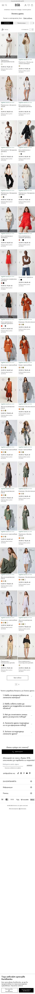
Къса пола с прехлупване (9, 365)
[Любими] (29, 5)
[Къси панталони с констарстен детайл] (26, 646)
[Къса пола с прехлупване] (8, 348)
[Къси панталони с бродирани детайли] (26, 88)
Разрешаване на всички (26, 990)
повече (20, 986)
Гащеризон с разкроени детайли (9, 279)
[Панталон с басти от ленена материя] (26, 45)
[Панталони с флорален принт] (8, 88)
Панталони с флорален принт (8, 105)
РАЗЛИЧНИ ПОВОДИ (16, 9)
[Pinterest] (30, 773)
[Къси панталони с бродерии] (26, 133)
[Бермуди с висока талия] (26, 305)
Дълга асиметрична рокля (7, 407)
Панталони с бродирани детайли (9, 193)
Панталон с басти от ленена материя (26, 62)
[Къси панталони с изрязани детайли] (26, 219)
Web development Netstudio (17, 808)
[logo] (17, 5)
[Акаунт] (25, 5)
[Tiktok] (18, 773)
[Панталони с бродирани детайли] (8, 176)
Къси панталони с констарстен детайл (26, 662)
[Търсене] (6, 5)
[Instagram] (21, 773)
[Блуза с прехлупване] (26, 348)
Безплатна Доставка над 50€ (17, 1)
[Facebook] (24, 773)
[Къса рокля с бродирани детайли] (8, 133)
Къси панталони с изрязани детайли (25, 236)
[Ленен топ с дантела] (26, 262)
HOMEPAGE (7, 9)
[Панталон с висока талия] (26, 517)
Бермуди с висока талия (27, 322)
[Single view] (30, 29)
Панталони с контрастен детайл (8, 662)
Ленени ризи (22, 23)
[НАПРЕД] (15, 45)
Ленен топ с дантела (26, 277)
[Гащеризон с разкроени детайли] (8, 262)
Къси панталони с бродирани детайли (25, 105)
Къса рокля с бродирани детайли (9, 150)
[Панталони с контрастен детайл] (8, 646)
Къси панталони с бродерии (24, 150)
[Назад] (2, 45)
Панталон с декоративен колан (7, 60)
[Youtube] (27, 773)
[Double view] (33, 29)
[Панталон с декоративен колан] (8, 45)
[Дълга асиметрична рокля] (8, 390)
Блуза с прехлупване (25, 365)
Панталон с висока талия (25, 534)
